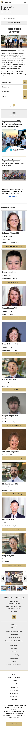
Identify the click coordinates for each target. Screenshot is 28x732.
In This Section (13, 22)
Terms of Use (14, 687)
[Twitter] (14, 619)
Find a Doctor (14, 658)
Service (4, 96)
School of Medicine (7, 12)
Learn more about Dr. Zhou (14, 529)
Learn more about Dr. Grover (14, 354)
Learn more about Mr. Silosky (14, 494)
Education (5, 87)
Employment (14, 696)
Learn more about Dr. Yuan (14, 565)
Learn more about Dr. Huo (14, 389)
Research (5, 92)
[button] (25, 571)
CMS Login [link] (14, 724)
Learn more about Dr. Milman (14, 246)
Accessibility (14, 690)
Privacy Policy (14, 684)
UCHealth (14, 628)
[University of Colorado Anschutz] (6, 2)
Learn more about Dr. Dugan (14, 425)
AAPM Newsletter (14, 196)
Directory (14, 651)
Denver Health (14, 634)
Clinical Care (11, 18)
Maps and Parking (14, 655)
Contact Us (14, 674)
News (14, 661)
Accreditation (14, 693)
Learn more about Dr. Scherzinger (14, 458)
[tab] (14, 105)
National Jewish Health (14, 637)
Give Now (14, 699)
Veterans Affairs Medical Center (14, 641)
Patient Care (6, 82)
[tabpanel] (14, 161)
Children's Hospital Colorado (14, 631)
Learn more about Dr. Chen (14, 282)
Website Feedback (14, 677)
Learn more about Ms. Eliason (14, 318)
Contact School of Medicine (14, 664)
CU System (14, 681)
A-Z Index (14, 648)
